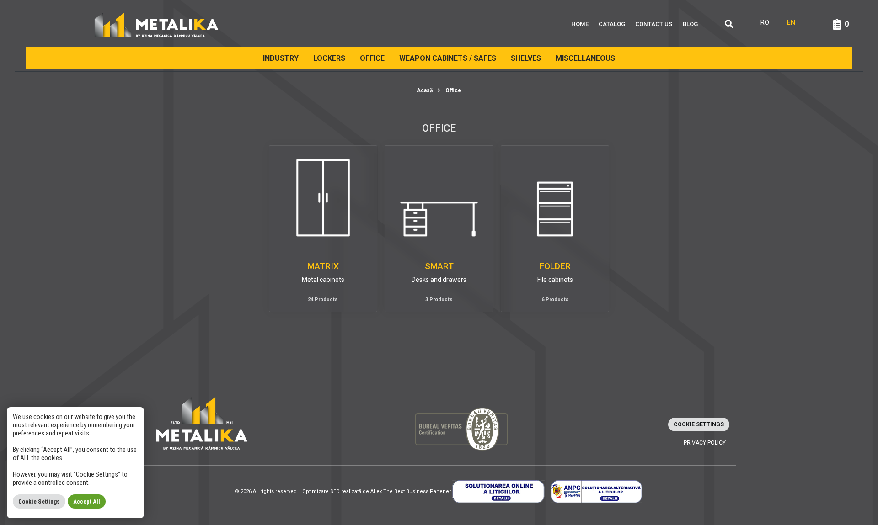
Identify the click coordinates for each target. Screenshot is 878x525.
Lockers (329, 58)
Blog (690, 24)
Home (580, 24)
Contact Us (653, 24)
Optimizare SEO (321, 491)
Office (372, 58)
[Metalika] (156, 24)
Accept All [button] (86, 501)
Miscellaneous (585, 58)
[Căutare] (729, 24)
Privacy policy (705, 443)
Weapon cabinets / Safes (447, 58)
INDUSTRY (281, 58)
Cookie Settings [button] (699, 424)
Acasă (425, 90)
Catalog (612, 24)
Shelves (526, 58)
